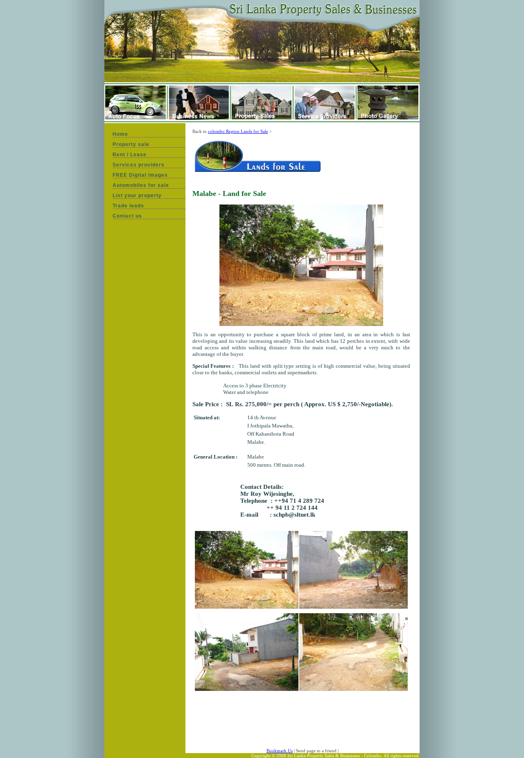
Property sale (131, 144)
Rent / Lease (130, 154)
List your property (137, 195)
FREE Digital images (140, 175)
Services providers (139, 165)
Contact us (127, 216)
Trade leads (128, 206)
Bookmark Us (280, 750)
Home (120, 134)
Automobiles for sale (141, 185)
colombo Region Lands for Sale (238, 131)
